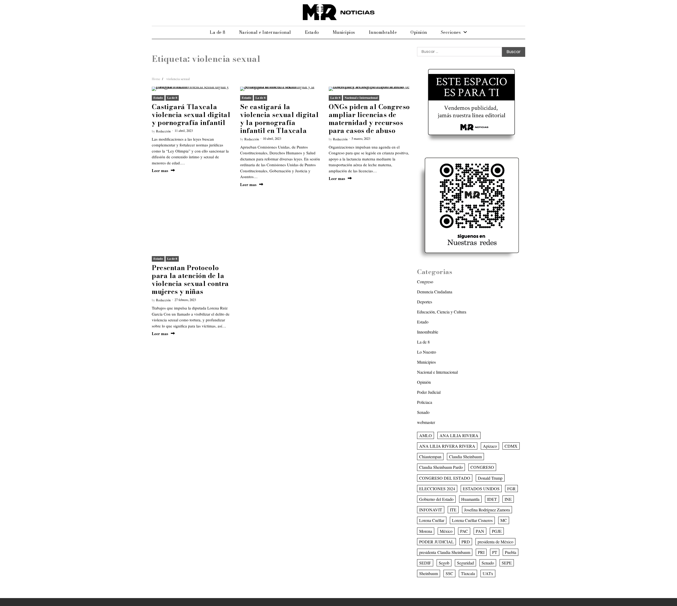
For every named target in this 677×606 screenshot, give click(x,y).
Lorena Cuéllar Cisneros (472, 520)
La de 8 (217, 32)
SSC (449, 573)
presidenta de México (495, 541)
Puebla (510, 552)
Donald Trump (490, 478)
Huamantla (470, 499)
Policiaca (424, 402)
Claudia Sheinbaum (465, 456)
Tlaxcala (468, 573)
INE (508, 499)
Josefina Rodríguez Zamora (487, 509)
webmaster (426, 422)
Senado (423, 412)
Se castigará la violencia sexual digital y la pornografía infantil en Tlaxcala (279, 119)
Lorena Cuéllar (431, 520)
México (446, 531)
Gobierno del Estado (436, 499)
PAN (480, 531)
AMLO (425, 435)
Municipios (344, 32)
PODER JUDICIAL (436, 541)
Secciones (451, 32)
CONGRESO (482, 467)
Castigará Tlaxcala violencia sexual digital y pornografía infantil (191, 115)
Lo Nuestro (426, 352)
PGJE (497, 531)
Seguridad (465, 563)
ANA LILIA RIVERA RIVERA (447, 446)
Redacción (163, 131)
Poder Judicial (429, 392)
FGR (511, 488)
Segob (444, 563)
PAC (464, 531)
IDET (492, 499)
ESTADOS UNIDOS (481, 488)
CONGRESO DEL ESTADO (444, 478)
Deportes (424, 301)
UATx (488, 573)
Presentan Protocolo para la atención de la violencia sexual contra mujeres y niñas (190, 280)
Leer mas (160, 170)
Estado (312, 32)
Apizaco (490, 446)
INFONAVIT (430, 509)
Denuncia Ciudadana (434, 291)
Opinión (418, 32)
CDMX (511, 446)
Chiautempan (430, 456)
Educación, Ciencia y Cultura (441, 311)
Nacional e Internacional (265, 32)
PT (494, 552)
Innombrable (383, 32)
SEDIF (425, 563)
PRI (481, 552)
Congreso (425, 281)
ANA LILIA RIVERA (459, 435)
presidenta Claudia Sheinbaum (444, 552)
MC (503, 520)
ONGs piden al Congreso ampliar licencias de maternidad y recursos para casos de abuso (369, 119)
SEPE (507, 563)
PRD (465, 541)
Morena (425, 531)
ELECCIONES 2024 (437, 488)
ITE (453, 509)
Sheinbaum (428, 573)
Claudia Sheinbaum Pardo (441, 467)
